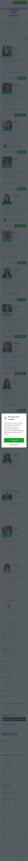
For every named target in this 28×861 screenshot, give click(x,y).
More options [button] (14, 445)
